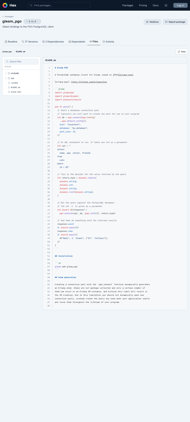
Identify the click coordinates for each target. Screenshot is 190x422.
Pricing (143, 5)
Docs (156, 5)
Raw (183, 51)
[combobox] (59, 5)
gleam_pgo (12, 21)
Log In (180, 5)
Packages (127, 5)
